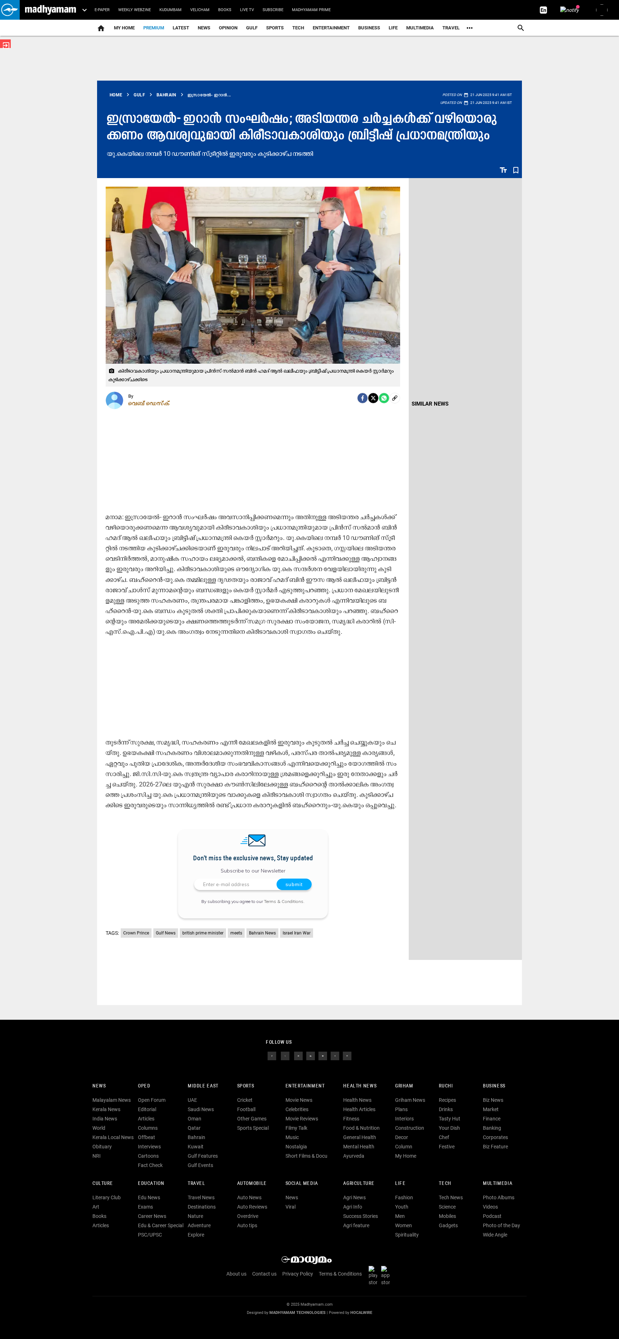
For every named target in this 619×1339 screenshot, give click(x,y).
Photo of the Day (501, 1225)
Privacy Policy (297, 1274)
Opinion (228, 27)
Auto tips (247, 1225)
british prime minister (203, 933)
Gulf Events (200, 1165)
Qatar (194, 1128)
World (98, 1128)
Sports (275, 27)
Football (246, 1109)
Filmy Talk (296, 1128)
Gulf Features (203, 1156)
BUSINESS (494, 1086)
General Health (359, 1137)
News (204, 27)
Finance (491, 1119)
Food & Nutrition (361, 1128)
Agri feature (356, 1225)
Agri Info (352, 1207)
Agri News (354, 1197)
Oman (194, 1119)
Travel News (201, 1197)
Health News (359, 1086)
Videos (490, 1207)
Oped (144, 1086)
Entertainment (331, 27)
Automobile (252, 1183)
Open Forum (151, 1100)
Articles (146, 1119)
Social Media (301, 1183)
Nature (195, 1216)
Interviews (149, 1146)
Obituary (102, 1146)
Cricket (245, 1100)
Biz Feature (495, 1146)
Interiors (404, 1119)
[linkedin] (310, 1055)
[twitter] (285, 1055)
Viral (290, 1207)
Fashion (404, 1197)
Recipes (447, 1100)
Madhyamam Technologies (297, 1312)
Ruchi (446, 1086)
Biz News (493, 1100)
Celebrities (296, 1109)
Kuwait (195, 1146)
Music (292, 1137)
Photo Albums (498, 1197)
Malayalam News (111, 1100)
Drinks (446, 1109)
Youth (401, 1207)
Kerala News (106, 1109)
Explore (196, 1235)
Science (447, 1207)
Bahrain (196, 1137)
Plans (401, 1109)
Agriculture (358, 1183)
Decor (401, 1137)
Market (491, 1109)
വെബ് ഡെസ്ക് (149, 403)
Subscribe (273, 10)
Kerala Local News (113, 1137)
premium (153, 27)
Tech (445, 1183)
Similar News (430, 404)
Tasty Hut (449, 1119)
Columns (148, 1128)
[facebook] (362, 398)
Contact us (264, 1274)
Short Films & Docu (306, 1156)
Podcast (492, 1216)
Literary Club (106, 1197)
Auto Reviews (252, 1207)
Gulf (252, 27)
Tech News (451, 1197)
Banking (492, 1128)
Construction (409, 1128)
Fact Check (150, 1165)
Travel (451, 27)
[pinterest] (347, 1055)
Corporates (495, 1137)
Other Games (252, 1119)
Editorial (147, 1109)
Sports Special (253, 1128)
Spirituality (407, 1235)
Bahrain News (262, 933)
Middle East (203, 1086)
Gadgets (448, 1225)
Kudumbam (170, 10)
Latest (181, 27)
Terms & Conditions (283, 901)
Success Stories (360, 1216)
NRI (96, 1156)
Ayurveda (353, 1156)
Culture (102, 1183)
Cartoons (148, 1156)
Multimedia (420, 27)
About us (236, 1274)
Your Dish (449, 1128)
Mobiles (447, 1216)
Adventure (199, 1225)
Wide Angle (495, 1235)
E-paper (102, 10)
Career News (152, 1216)
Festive (447, 1146)
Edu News (149, 1197)
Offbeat (146, 1137)
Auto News (249, 1197)
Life (393, 27)
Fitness (351, 1119)
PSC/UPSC (150, 1235)
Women (403, 1225)
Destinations (202, 1207)
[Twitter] (373, 398)
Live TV (247, 10)
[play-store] (374, 1275)
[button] (10, 10)
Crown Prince (136, 933)
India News (104, 1119)
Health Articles (359, 1109)
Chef (444, 1137)
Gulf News (166, 933)
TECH (298, 27)
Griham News (410, 1100)
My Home (124, 27)
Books (224, 10)
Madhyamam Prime (311, 10)
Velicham (200, 10)
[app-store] (387, 1275)
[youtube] (323, 1055)
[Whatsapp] (384, 398)
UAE (192, 1100)
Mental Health (358, 1146)
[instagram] (298, 1055)
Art (95, 1207)
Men (400, 1216)
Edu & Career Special (160, 1225)
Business (369, 27)
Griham (404, 1086)
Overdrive (247, 1216)
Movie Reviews (301, 1119)
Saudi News (201, 1109)
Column (403, 1146)
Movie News (298, 1100)
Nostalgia (296, 1146)
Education (151, 1183)
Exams (145, 1207)
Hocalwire (361, 1312)
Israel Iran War (297, 933)
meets (236, 933)
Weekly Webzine (134, 10)
